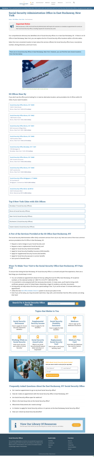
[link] (24, 62)
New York (21, 19)
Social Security (39, 2)
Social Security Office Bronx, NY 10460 (22, 136)
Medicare (47, 2)
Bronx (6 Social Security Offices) (20, 211)
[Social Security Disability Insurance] (56, 318)
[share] (69, 61)
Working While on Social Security (19, 341)
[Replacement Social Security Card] (56, 337)
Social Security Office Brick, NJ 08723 (21, 189)
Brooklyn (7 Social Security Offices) (21, 206)
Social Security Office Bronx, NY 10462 (22, 115)
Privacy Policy (71, 445)
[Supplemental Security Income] (37, 318)
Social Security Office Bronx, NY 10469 (22, 168)
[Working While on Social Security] (19, 337)
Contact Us (70, 443)
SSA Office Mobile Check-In (29, 291)
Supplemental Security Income (38, 322)
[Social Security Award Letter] (37, 337)
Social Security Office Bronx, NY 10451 (22, 126)
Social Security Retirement (19, 322)
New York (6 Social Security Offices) (21, 216)
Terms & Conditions (72, 447)
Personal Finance (53, 3)
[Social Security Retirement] (19, 318)
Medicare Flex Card (75, 341)
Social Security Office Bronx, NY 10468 (22, 157)
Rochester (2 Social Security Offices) (21, 221)
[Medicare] (74, 318)
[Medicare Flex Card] (74, 337)
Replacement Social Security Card (56, 342)
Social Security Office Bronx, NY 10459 (22, 105)
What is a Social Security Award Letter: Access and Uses (42, 62)
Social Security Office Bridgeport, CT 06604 (23, 178)
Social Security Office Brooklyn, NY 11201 (23, 147)
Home (10, 19)
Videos (49, 447)
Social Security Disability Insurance (56, 323)
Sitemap (69, 449)
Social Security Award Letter (38, 341)
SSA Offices (32, 3)
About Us (70, 440)
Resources (60, 2)
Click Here (76, 425)
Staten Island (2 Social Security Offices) (22, 227)
